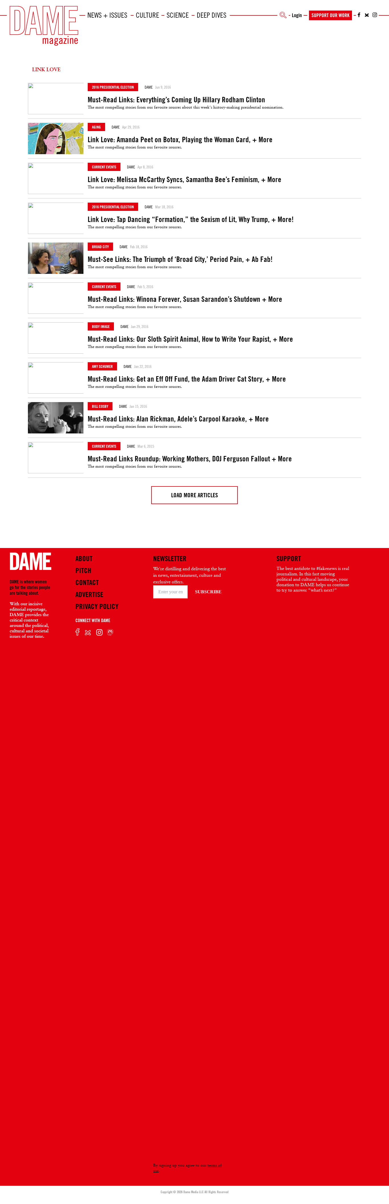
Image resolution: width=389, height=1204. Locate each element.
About (84, 558)
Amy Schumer (102, 366)
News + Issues (107, 15)
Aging (96, 127)
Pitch (83, 570)
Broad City (100, 246)
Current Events (104, 166)
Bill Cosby (100, 406)
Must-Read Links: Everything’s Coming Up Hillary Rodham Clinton (176, 99)
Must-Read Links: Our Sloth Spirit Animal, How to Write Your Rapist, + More (190, 339)
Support (289, 558)
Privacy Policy (96, 606)
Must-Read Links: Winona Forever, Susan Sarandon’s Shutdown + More (185, 299)
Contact (87, 582)
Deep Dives (211, 15)
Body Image (101, 326)
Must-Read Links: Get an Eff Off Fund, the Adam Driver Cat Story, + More (187, 379)
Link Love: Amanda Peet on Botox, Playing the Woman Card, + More (180, 139)
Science (178, 15)
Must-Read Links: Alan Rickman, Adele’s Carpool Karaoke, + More (178, 419)
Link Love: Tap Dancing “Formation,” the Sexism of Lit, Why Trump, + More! (191, 219)
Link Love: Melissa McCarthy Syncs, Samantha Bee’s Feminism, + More (184, 179)
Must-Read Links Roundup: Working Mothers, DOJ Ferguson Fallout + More (190, 459)
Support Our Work (330, 15)
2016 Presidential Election (113, 87)
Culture (147, 15)
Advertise (89, 594)
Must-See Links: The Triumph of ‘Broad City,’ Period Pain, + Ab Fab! (180, 259)
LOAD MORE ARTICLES (194, 495)
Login (297, 15)
